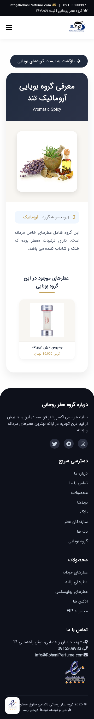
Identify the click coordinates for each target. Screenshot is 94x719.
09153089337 (74, 5)
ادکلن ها (80, 601)
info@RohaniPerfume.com (30, 5)
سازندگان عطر (76, 522)
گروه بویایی (78, 541)
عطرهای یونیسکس (71, 591)
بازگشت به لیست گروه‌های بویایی (46, 61)
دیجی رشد (30, 710)
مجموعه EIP (77, 611)
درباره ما (81, 473)
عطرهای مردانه (75, 572)
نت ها (82, 531)
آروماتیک (30, 217)
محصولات (79, 492)
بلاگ (84, 512)
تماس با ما (78, 483)
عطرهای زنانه (76, 582)
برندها (82, 502)
